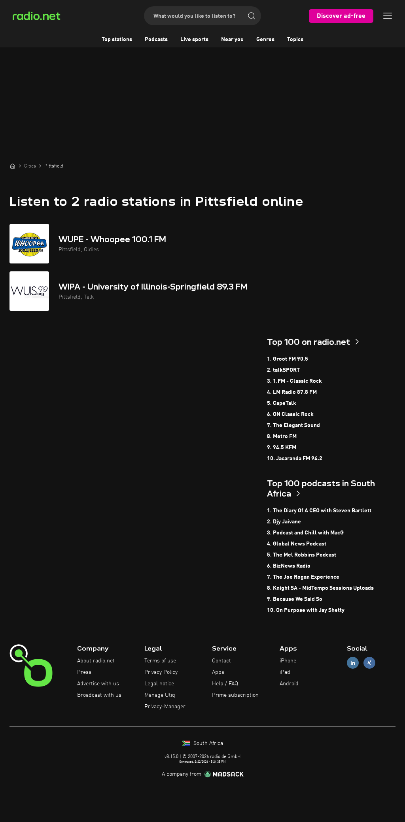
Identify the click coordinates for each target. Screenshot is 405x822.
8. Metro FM (282, 436)
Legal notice (159, 684)
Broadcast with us (99, 695)
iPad (285, 672)
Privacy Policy (161, 672)
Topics (295, 39)
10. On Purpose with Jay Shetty (305, 610)
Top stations (117, 39)
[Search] (251, 16)
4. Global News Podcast (296, 544)
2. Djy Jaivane (284, 522)
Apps (218, 672)
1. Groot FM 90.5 (287, 359)
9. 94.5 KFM (281, 447)
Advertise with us (98, 684)
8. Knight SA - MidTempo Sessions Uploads (320, 588)
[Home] (12, 166)
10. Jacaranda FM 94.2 (294, 458)
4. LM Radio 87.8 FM (292, 392)
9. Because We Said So (294, 599)
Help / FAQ (225, 684)
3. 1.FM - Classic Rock (294, 381)
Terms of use (160, 661)
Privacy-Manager (164, 706)
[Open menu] (387, 16)
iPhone (288, 661)
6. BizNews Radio (288, 566)
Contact (221, 661)
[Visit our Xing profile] (369, 663)
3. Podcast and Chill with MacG (305, 533)
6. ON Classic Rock (290, 414)
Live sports (194, 39)
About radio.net (96, 661)
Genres (265, 39)
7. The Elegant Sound (293, 425)
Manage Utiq (159, 695)
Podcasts (156, 39)
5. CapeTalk (281, 403)
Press (84, 672)
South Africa (207, 743)
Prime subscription (235, 695)
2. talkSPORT (283, 370)
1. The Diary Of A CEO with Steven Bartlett (319, 511)
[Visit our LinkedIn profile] (353, 663)
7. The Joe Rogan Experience (303, 577)
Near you (232, 39)
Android (289, 684)
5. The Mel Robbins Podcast (301, 555)
